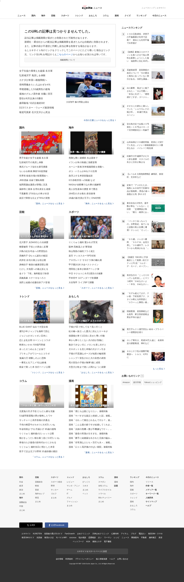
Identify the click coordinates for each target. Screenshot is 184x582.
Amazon (126, 382)
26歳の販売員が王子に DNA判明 (84, 198)
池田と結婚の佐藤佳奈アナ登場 (34, 282)
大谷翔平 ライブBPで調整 (81, 282)
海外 (43, 15)
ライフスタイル (104, 490)
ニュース (22, 15)
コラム (106, 15)
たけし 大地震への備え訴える (33, 269)
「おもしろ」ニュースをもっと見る (95, 372)
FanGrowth (70, 533)
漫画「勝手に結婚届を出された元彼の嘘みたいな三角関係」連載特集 (91, 438)
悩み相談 (82, 537)
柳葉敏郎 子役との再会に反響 (33, 246)
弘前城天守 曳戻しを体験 (32, 75)
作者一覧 (149, 485)
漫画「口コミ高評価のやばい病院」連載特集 (90, 447)
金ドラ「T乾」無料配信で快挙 (34, 273)
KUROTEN (37, 533)
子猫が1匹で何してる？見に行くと (85, 326)
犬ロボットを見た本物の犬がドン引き (87, 349)
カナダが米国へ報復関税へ (33, 80)
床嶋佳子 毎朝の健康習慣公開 (33, 264)
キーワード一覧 (152, 493)
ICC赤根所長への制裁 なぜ (82, 180)
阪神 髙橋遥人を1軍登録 (80, 246)
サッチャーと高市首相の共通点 (34, 420)
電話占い (142, 533)
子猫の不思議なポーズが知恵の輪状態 (87, 353)
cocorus (72, 537)
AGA (88, 541)
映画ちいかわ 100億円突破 (32, 344)
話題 (116, 485)
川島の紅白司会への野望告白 (33, 251)
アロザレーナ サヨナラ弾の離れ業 (85, 260)
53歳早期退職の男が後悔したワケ (35, 415)
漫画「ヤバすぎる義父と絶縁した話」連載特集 (91, 415)
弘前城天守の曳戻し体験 (31, 162)
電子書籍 (107, 541)
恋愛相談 (92, 537)
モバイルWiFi (61, 537)
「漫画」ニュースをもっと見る (97, 452)
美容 (160, 537)
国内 (33, 15)
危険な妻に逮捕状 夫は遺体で (83, 157)
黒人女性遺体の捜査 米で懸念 (83, 189)
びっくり (86, 482)
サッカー (54, 490)
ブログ (133, 533)
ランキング (141, 15)
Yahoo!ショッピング (153, 382)
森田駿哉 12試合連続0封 (32, 103)
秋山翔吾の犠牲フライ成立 (82, 251)
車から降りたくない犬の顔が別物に (86, 340)
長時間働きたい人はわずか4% (34, 84)
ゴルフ (53, 493)
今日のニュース (159, 15)
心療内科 (115, 533)
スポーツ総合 (56, 482)
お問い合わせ (122, 559)
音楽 (37, 490)
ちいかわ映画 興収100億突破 (33, 171)
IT (67, 493)
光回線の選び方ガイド (53, 533)
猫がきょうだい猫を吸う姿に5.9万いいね (39, 438)
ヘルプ (148, 505)
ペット (85, 493)
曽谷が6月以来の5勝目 (31, 98)
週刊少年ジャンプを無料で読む (34, 331)
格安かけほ (49, 537)
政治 (21, 490)
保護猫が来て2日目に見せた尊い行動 (87, 335)
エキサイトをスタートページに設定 (92, 551)
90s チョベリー (105, 497)
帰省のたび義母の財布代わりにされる (37, 442)
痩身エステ (97, 541)
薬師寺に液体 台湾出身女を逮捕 (34, 189)
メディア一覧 (151, 490)
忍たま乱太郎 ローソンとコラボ (34, 340)
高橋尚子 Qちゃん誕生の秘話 (33, 255)
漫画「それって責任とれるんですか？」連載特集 (91, 420)
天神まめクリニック (100, 533)
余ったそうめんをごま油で (32, 349)
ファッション (72, 501)
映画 (37, 485)
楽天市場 (137, 382)
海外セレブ (39, 493)
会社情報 (59, 559)
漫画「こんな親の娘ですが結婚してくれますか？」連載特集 (91, 424)
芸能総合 (39, 482)
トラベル (102, 493)
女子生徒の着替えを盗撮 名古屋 (35, 70)
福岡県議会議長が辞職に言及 (33, 184)
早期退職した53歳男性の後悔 (34, 89)
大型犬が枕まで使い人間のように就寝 (87, 367)
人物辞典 (149, 497)
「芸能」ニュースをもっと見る (48, 288)
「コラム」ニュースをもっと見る (47, 457)
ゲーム (69, 490)
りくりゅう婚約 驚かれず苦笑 (83, 242)
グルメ (69, 497)
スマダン (102, 482)
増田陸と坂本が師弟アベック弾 (84, 269)
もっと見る (158, 368)
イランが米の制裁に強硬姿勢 (83, 162)
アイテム (124, 533)
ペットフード (78, 541)
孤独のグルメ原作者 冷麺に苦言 (35, 93)
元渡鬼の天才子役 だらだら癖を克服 (37, 411)
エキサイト (161, 8)
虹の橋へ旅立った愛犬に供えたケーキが (88, 331)
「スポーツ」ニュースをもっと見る (95, 288)
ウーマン (107, 537)
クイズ (128, 15)
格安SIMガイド (28, 537)
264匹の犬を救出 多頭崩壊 (82, 193)
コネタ (85, 485)
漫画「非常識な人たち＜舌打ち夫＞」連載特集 (91, 442)
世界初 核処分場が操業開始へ (33, 175)
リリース (149, 482)
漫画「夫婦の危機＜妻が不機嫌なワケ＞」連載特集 (91, 429)
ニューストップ (148, 8)
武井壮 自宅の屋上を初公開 (32, 260)
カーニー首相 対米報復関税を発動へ (86, 166)
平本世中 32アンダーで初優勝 (83, 278)
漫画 (117, 15)
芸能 (53, 15)
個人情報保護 (101, 559)
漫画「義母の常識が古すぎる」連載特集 (88, 433)
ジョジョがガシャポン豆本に (33, 335)
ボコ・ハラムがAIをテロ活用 (83, 171)
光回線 (39, 537)
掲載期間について (67, 60)
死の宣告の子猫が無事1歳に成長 (84, 362)
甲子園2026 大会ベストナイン (83, 264)
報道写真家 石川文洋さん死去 (34, 112)
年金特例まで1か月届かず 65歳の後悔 (37, 429)
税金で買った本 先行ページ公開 (34, 367)
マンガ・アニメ (73, 485)
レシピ (116, 537)
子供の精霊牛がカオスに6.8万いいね (37, 424)
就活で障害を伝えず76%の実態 (34, 198)
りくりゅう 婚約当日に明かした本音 (37, 447)
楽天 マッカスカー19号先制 (82, 255)
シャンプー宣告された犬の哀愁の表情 (87, 358)
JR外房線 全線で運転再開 (31, 180)
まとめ (22, 493)
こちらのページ (65, 54)
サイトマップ (151, 501)
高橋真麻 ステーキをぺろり (32, 278)
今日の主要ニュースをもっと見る (99, 120)
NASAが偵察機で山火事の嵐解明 (85, 184)
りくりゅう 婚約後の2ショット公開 (36, 433)
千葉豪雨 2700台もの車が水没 (34, 193)
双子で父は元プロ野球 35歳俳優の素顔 (38, 451)
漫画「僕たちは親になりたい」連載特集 (88, 411)
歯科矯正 (152, 537)
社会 (21, 482)
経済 (21, 485)
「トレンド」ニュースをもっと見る (46, 372)
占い (100, 537)
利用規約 (69, 559)
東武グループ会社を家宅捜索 (33, 166)
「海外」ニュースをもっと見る (97, 203)
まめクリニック (83, 533)
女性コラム (103, 485)
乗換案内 (135, 537)
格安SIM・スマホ (155, 533)
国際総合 (23, 502)
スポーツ (65, 15)
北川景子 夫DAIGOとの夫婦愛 (33, 242)
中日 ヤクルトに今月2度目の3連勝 (85, 273)
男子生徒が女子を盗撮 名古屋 (33, 157)
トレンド (79, 15)
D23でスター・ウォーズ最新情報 (36, 107)
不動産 (144, 537)
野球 (53, 485)
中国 (21, 506)
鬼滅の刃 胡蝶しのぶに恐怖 (32, 358)
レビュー (70, 482)
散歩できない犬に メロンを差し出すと (87, 344)
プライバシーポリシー (84, 559)
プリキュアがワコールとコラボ (34, 353)
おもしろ (93, 15)
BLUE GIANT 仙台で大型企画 (33, 326)
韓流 (37, 497)
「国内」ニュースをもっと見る (48, 203)
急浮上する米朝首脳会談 (81, 175)
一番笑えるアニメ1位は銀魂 (32, 362)
